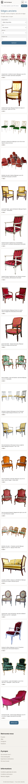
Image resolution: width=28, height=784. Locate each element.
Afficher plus (14, 722)
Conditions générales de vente (8, 772)
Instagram (3, 741)
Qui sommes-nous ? (6, 754)
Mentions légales (5, 776)
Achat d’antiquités (5, 756)
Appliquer (14, 43)
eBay (2, 739)
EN (22, 2)
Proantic (3, 737)
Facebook (3, 743)
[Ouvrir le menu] (25, 2)
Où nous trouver (5, 761)
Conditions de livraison (7, 774)
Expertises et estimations (7, 759)
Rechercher (24, 5)
